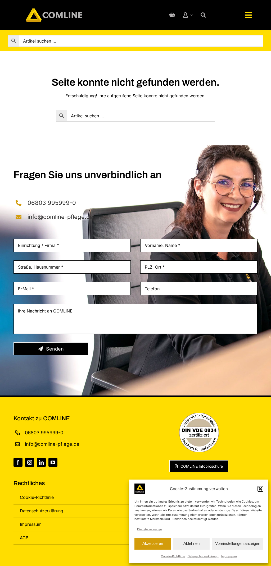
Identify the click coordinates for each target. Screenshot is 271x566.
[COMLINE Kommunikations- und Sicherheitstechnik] (54, 10)
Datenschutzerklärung (203, 556)
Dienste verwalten (149, 529)
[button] (260, 488)
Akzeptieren (152, 543)
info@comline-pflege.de (60, 216)
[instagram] (29, 462)
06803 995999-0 (52, 202)
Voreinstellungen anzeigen (237, 543)
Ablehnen (191, 543)
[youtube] (52, 462)
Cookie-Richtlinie (173, 556)
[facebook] (17, 462)
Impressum (229, 556)
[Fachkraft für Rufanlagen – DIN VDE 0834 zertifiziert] (199, 414)
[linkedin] (41, 462)
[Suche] (203, 15)
